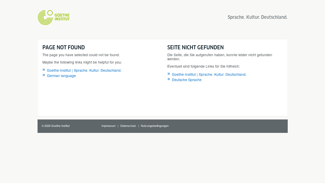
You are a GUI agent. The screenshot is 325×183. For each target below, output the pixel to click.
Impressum (109, 126)
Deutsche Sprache (187, 79)
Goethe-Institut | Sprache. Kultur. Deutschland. (84, 70)
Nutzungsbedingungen (155, 126)
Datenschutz (128, 126)
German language (61, 75)
